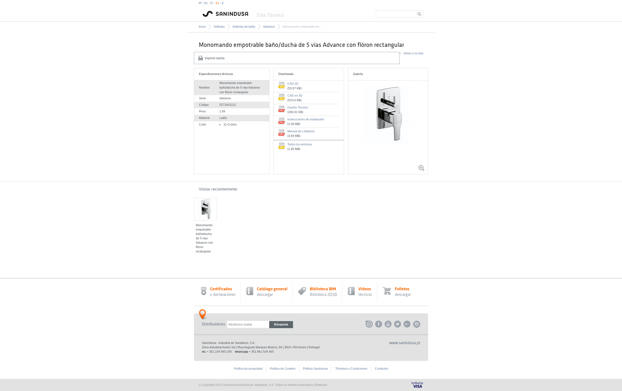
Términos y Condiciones (351, 368)
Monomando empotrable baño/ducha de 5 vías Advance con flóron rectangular (302, 26)
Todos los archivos (299, 144)
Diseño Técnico (297, 107)
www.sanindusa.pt (404, 343)
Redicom (321, 385)
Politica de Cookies (282, 368)
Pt (200, 3)
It (222, 3)
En (206, 3)
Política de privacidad (248, 368)
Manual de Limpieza (300, 131)
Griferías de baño (244, 26)
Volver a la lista (413, 53)
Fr (211, 3)
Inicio (202, 26)
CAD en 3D (294, 95)
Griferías (219, 26)
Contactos (381, 368)
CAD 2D (292, 83)
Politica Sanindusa (315, 368)
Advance (269, 26)
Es (217, 3)
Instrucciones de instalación (305, 119)
